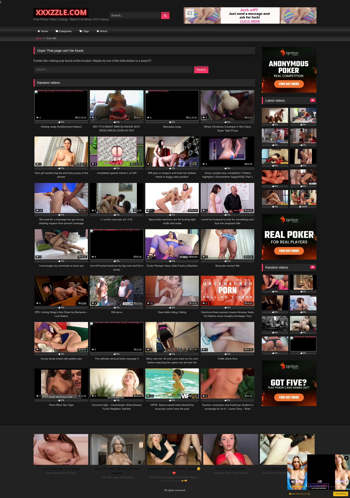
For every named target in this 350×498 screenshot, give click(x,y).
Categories (65, 31)
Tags (86, 31)
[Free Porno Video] (61, 12)
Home (44, 31)
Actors (103, 31)
